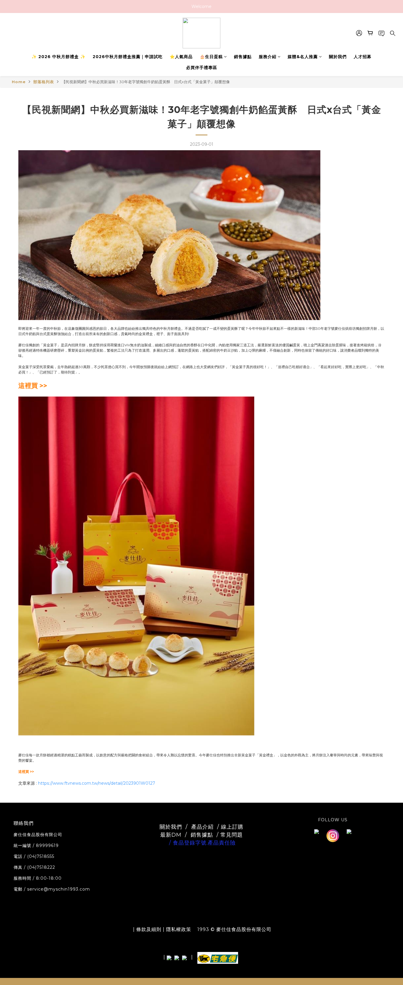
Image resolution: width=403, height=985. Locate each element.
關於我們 (338, 56)
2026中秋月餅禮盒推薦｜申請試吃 (128, 56)
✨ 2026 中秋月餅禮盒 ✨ (59, 56)
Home (19, 81)
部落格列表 (43, 81)
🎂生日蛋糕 (211, 56)
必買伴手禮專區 (201, 67)
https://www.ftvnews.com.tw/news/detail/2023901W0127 (96, 783)
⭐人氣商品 (181, 56)
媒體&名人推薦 (303, 56)
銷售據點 (243, 56)
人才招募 (362, 56)
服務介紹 (267, 56)
